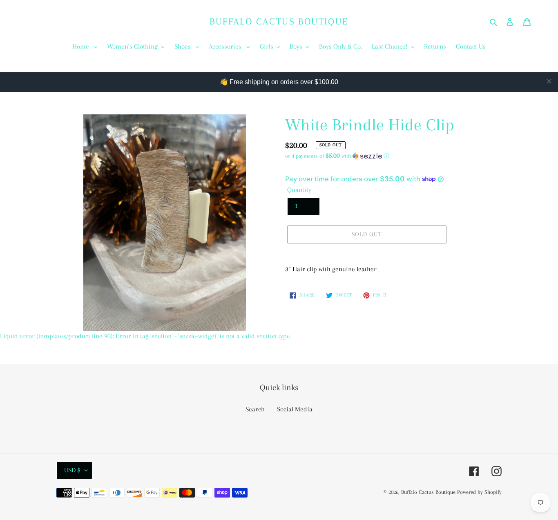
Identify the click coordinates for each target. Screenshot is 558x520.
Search (255, 409)
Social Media (294, 409)
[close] (549, 81)
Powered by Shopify (479, 492)
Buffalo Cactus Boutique (279, 21)
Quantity (299, 190)
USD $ (72, 470)
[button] (337, 156)
